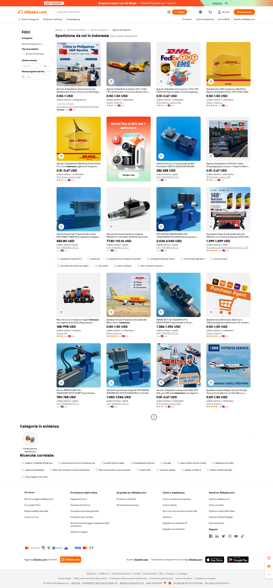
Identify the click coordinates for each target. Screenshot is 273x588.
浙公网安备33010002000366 (188, 583)
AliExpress (91, 573)
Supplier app (141, 559)
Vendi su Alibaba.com (219, 499)
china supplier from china (36, 477)
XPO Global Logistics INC (168, 102)
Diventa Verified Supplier (221, 517)
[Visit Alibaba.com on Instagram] (230, 536)
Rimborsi (167, 517)
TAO (161, 573)
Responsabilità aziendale (36, 511)
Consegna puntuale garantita (84, 511)
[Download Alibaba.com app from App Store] (214, 559)
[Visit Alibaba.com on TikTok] (242, 536)
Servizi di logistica (99, 30)
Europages (182, 573)
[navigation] (36, 224)
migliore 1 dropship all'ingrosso (38, 463)
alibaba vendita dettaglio (221, 470)
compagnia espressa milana (162, 259)
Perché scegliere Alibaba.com (39, 499)
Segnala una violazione (174, 529)
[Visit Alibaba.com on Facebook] (211, 536)
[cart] (210, 12)
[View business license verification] (165, 583)
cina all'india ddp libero (194, 259)
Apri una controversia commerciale (180, 511)
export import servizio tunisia (193, 463)
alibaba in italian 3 (193, 470)
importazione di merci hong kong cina (78, 463)
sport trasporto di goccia (151, 266)
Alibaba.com (195, 559)
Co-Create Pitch (32, 505)
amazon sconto (220, 259)
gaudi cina (95, 259)
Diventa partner (216, 523)
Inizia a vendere (216, 505)
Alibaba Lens (40, 559)
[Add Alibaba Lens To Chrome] (70, 559)
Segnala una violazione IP (175, 523)
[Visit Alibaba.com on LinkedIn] (217, 536)
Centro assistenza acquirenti (177, 499)
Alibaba (58, 30)
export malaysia (124, 266)
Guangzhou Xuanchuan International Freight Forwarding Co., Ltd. (79, 106)
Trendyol (170, 573)
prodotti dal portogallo (114, 463)
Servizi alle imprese (76, 30)
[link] (269, 558)
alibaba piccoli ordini (224, 463)
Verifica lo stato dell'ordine (222, 511)
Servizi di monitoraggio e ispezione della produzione (89, 524)
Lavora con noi (31, 517)
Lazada (136, 573)
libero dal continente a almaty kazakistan (71, 470)
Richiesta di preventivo (128, 505)
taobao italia (145, 470)
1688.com (104, 573)
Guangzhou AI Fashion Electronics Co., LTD (227, 247)
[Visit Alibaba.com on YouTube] (236, 536)
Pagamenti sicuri (78, 499)
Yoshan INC (62, 333)
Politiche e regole (79, 532)
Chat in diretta (170, 505)
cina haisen (103, 266)
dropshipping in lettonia (144, 463)
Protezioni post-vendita (81, 517)
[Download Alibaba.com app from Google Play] (238, 559)
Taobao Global (149, 573)
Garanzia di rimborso (80, 505)
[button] (169, 12)
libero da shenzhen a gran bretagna (114, 470)
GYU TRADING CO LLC (167, 177)
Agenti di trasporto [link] (121, 30)
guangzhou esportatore (71, 259)
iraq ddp (167, 463)
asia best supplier (168, 470)
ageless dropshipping (34, 470)
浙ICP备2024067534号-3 (217, 583)
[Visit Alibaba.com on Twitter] (223, 536)
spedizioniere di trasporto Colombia (125, 259)
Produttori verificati (126, 499)
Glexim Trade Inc (114, 102)
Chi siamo (29, 492)
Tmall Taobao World (121, 573)
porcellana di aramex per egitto (75, 266)
